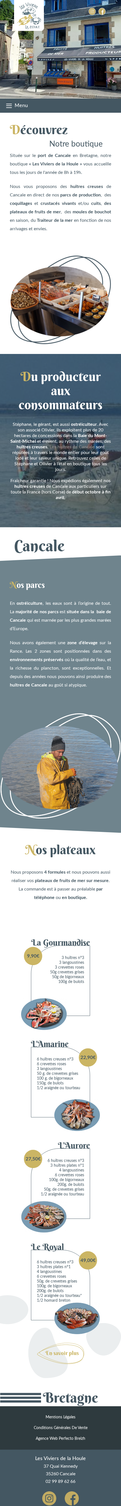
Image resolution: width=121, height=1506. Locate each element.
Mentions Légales (60, 1417)
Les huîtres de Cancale (72, 447)
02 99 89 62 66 (60, 1481)
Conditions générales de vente (61, 1428)
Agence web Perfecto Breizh (60, 1439)
